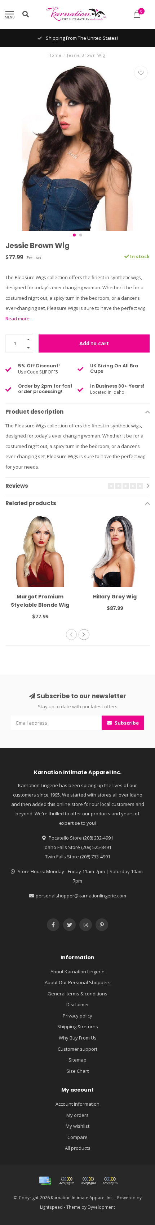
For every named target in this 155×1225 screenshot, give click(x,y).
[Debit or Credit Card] (67, 1180)
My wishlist (77, 1126)
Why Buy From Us (78, 1037)
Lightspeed (51, 1207)
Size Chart (77, 1071)
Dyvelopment (101, 1207)
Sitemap (77, 1060)
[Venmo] (110, 1180)
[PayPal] (88, 1180)
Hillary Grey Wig (115, 596)
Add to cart (94, 343)
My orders (77, 1115)
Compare (77, 1137)
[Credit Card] (45, 1180)
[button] (74, 235)
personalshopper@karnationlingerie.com (81, 895)
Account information (77, 1104)
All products (77, 1148)
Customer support (77, 1049)
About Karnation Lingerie (77, 971)
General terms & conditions (77, 993)
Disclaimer (77, 1004)
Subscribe (126, 723)
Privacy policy (77, 1015)
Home (55, 55)
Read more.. (18, 318)
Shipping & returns (77, 1026)
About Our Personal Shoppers (78, 982)
